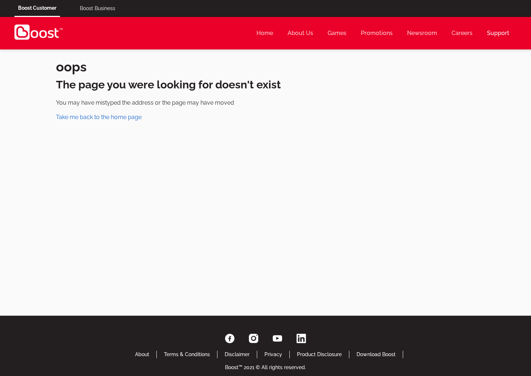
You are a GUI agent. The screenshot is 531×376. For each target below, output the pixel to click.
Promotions (377, 33)
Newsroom (422, 33)
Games (337, 33)
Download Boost (376, 354)
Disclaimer (237, 354)
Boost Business (97, 8)
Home (264, 33)
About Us (300, 33)
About (142, 354)
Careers (462, 33)
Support (498, 33)
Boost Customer (37, 8)
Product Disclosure (319, 354)
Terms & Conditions (187, 354)
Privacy (273, 354)
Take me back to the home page (99, 117)
